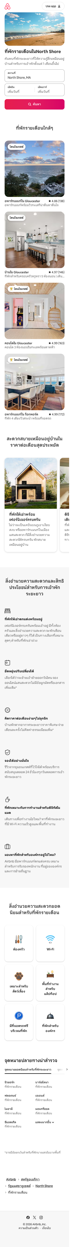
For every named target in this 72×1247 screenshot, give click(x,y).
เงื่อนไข (46, 1228)
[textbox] (19, 91)
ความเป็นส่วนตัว (28, 1228)
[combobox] (34, 77)
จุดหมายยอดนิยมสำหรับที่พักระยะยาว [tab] (28, 1069)
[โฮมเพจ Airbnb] (7, 6)
